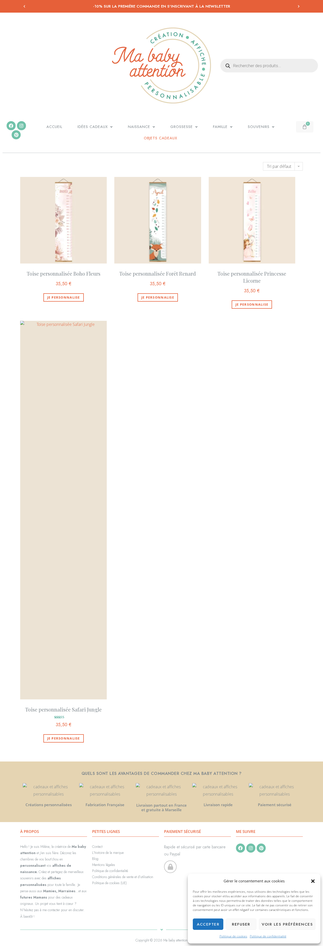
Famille (220, 126)
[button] (312, 881)
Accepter (208, 924)
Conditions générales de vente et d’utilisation (122, 876)
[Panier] (305, 127)
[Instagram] (21, 125)
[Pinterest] (16, 134)
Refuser (241, 924)
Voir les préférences (287, 924)
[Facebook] (11, 125)
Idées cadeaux (92, 126)
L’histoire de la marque (108, 852)
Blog (95, 858)
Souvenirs (259, 126)
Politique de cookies (233, 936)
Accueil (54, 126)
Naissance (139, 126)
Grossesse (181, 126)
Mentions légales (103, 864)
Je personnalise (63, 297)
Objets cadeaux (160, 138)
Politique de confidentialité (268, 936)
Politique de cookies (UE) (109, 882)
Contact (97, 846)
